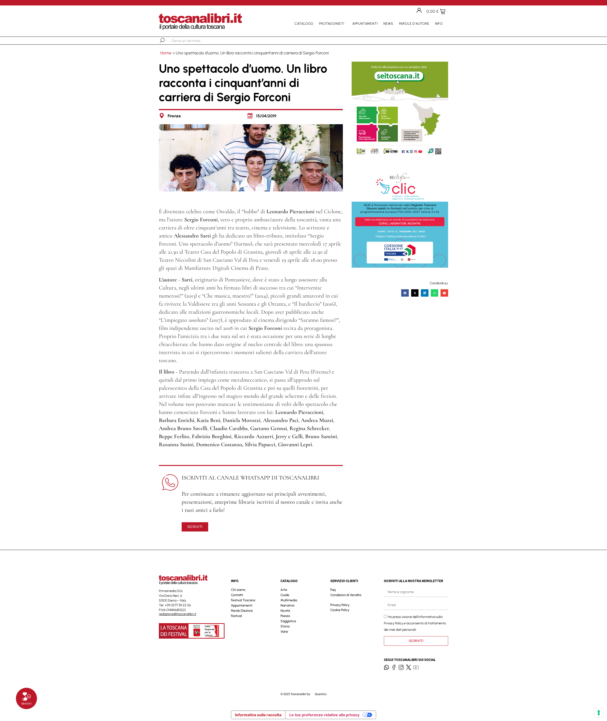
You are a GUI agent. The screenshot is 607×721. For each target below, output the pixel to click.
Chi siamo (238, 590)
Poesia (285, 616)
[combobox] (195, 40)
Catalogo (303, 24)
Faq (333, 590)
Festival (236, 616)
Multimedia (289, 600)
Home (165, 53)
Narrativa (287, 605)
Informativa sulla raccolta (258, 714)
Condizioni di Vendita (345, 595)
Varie (284, 632)
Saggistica (288, 621)
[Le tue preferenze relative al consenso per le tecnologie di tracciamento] (598, 712)
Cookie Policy (339, 610)
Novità (285, 611)
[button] (405, 293)
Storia (285, 626)
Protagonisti (331, 24)
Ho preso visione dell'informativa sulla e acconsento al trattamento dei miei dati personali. (415, 623)
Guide (285, 595)
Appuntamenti (365, 24)
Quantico (320, 694)
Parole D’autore (414, 24)
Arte (284, 590)
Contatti (237, 595)
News (388, 24)
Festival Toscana (243, 600)
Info (439, 24)
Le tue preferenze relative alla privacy (324, 714)
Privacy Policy (339, 605)
